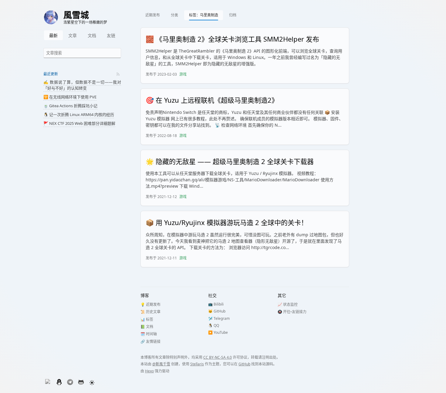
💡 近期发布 (150, 304)
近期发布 (152, 15)
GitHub (244, 364)
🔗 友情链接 (150, 341)
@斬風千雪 (161, 364)
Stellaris (197, 364)
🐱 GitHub (216, 311)
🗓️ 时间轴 (148, 334)
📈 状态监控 (288, 304)
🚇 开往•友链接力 (292, 311)
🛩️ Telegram (219, 318)
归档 (232, 15)
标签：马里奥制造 (203, 15)
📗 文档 (146, 326)
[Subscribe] (118, 74)
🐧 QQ (213, 325)
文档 (92, 35)
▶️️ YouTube (218, 332)
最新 (53, 35)
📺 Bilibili (216, 304)
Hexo (149, 371)
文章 (72, 35)
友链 (111, 35)
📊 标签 (146, 319)
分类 (174, 15)
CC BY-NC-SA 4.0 (217, 357)
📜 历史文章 (150, 311)
